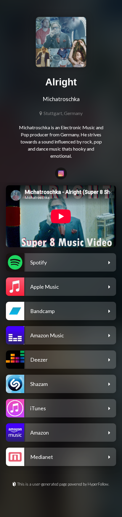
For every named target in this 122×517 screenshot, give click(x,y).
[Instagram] (61, 173)
